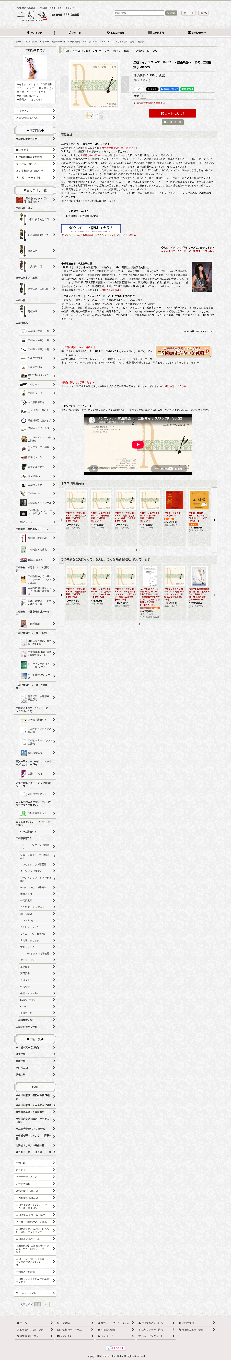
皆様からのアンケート (94, 155)
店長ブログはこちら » (30, 99)
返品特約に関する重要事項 (151, 103)
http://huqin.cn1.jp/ (112, 290)
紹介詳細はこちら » (29, 95)
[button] (64, 84)
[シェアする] (139, 89)
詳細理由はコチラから (174, 386)
